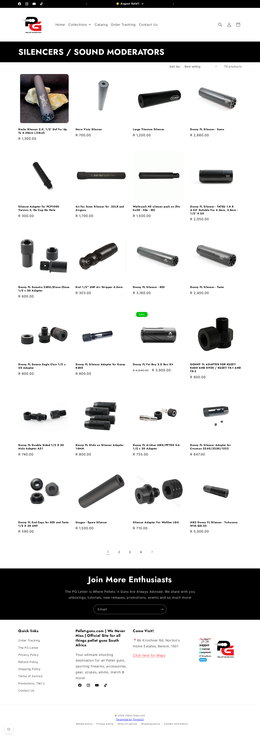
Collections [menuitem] (77, 25)
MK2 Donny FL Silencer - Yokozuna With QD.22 (213, 524)
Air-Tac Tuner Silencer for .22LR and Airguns (100, 208)
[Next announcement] (173, 4)
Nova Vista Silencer (89, 129)
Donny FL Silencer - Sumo (207, 129)
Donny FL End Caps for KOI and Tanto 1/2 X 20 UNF (43, 524)
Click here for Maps (149, 655)
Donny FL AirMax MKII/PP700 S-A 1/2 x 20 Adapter (156, 447)
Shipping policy (150, 723)
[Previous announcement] (86, 4)
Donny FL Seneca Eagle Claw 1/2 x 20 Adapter (42, 366)
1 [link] (108, 552)
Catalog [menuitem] (101, 25)
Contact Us (26, 690)
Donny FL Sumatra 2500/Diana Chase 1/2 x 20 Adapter (43, 289)
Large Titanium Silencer (148, 129)
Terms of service (127, 723)
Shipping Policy (29, 669)
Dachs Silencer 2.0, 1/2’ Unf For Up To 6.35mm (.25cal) (42, 131)
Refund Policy (28, 662)
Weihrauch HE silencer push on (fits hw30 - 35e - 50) (156, 208)
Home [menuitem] (60, 25)
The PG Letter (28, 647)
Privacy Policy (28, 654)
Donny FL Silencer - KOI (149, 287)
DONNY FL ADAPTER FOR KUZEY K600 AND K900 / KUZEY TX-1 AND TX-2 (215, 368)
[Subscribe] (161, 609)
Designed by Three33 (130, 719)
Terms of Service (30, 676)
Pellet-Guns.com (135, 715)
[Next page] (151, 551)
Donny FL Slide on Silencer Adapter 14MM (100, 447)
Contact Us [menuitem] (148, 25)
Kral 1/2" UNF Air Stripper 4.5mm (99, 287)
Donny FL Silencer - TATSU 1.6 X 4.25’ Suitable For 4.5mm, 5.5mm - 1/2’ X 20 (214, 210)
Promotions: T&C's (31, 683)
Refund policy (84, 723)
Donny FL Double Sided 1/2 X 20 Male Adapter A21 (41, 447)
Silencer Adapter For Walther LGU (156, 522)
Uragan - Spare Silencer (91, 522)
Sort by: (175, 66)
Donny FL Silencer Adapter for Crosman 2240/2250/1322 (210, 447)
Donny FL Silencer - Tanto (207, 287)
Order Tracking (29, 640)
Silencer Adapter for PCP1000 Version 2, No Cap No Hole (38, 208)
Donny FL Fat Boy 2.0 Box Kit (153, 364)
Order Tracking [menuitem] (123, 25)
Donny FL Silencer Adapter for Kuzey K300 (100, 366)
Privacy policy (104, 723)
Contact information (176, 723)
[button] (220, 24)
